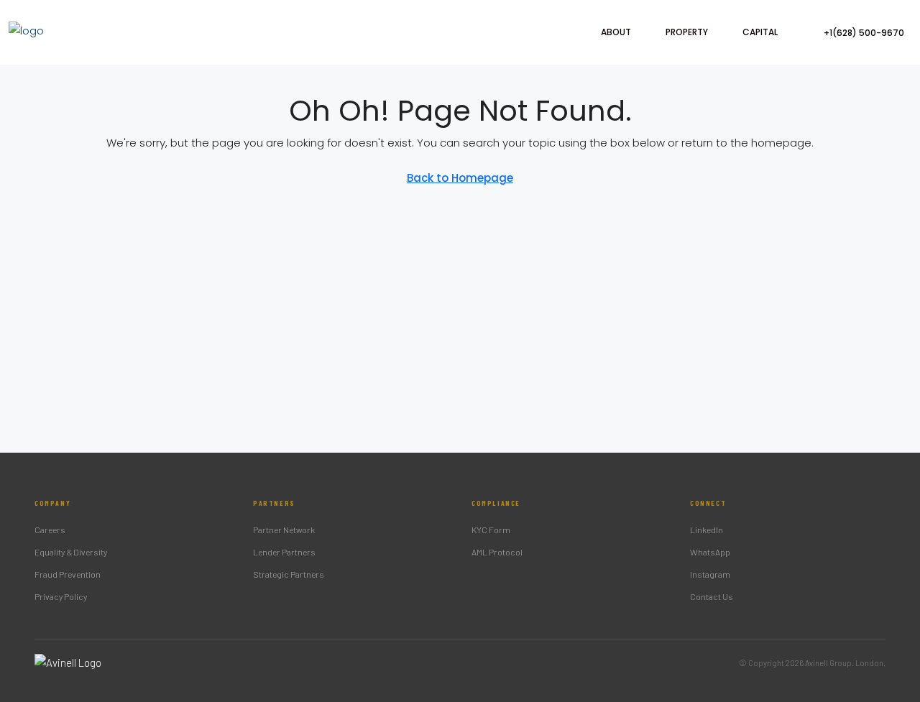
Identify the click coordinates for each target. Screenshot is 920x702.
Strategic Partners (288, 574)
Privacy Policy (60, 596)
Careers (49, 530)
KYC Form (491, 530)
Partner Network (284, 530)
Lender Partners (284, 552)
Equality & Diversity (70, 552)
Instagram (710, 574)
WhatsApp (710, 552)
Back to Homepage (460, 177)
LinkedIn (706, 530)
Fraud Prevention (67, 574)
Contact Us (711, 596)
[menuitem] (856, 32)
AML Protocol (497, 552)
